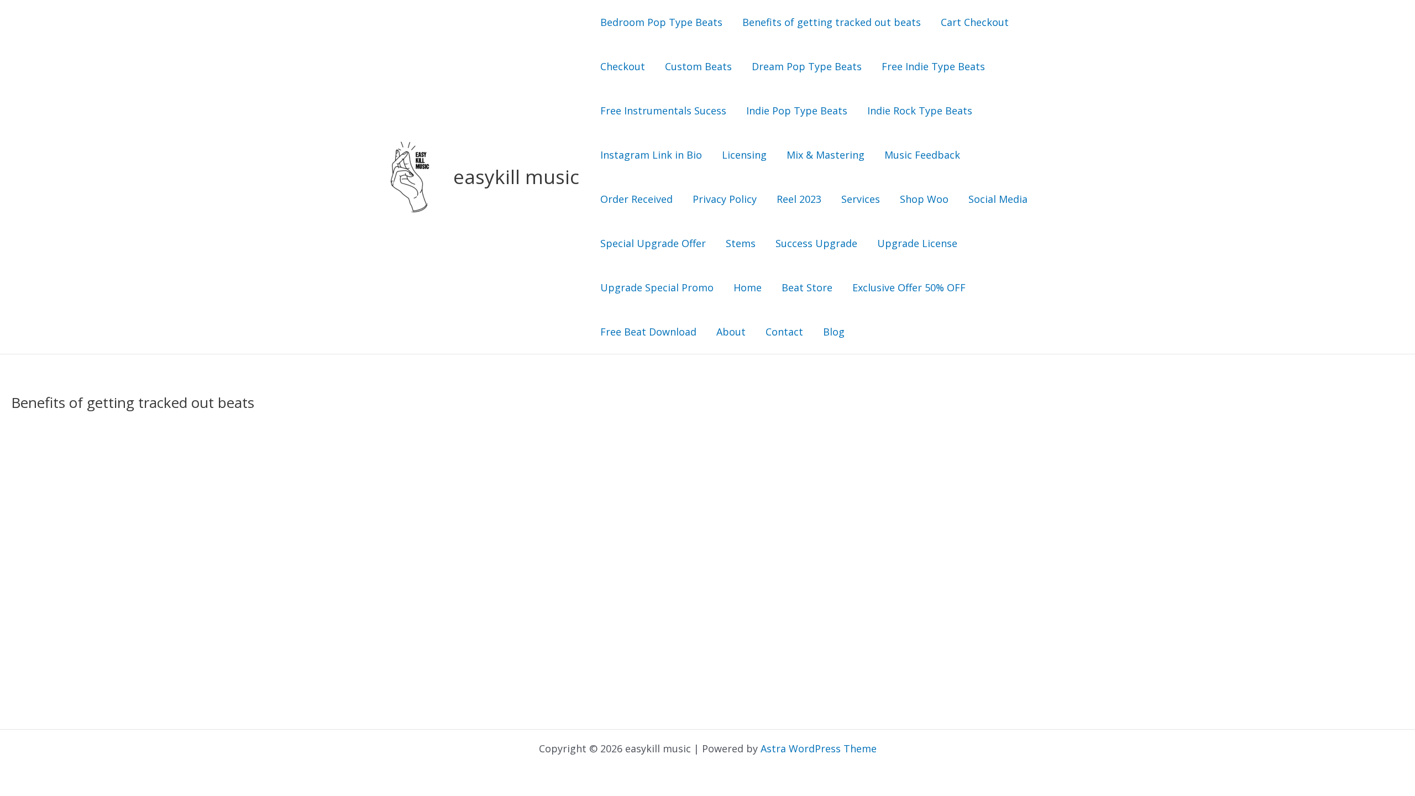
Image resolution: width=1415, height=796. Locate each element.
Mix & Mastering (825, 154)
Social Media (998, 199)
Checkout (622, 66)
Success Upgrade (816, 243)
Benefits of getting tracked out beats (831, 22)
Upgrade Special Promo (657, 287)
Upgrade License (917, 243)
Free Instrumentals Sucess (663, 110)
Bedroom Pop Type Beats (661, 22)
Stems (741, 243)
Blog (834, 331)
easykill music (516, 177)
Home (747, 287)
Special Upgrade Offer (653, 243)
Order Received (636, 199)
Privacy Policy (725, 199)
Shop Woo (924, 199)
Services (860, 199)
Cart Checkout (975, 22)
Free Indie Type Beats (933, 66)
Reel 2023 (799, 199)
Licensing (744, 154)
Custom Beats (698, 66)
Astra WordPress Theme (819, 748)
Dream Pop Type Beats (807, 66)
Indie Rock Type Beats (919, 110)
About (731, 331)
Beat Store (807, 287)
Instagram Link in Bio (651, 154)
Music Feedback (922, 154)
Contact (784, 331)
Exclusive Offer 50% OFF (909, 287)
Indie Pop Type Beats (796, 110)
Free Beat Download (648, 331)
